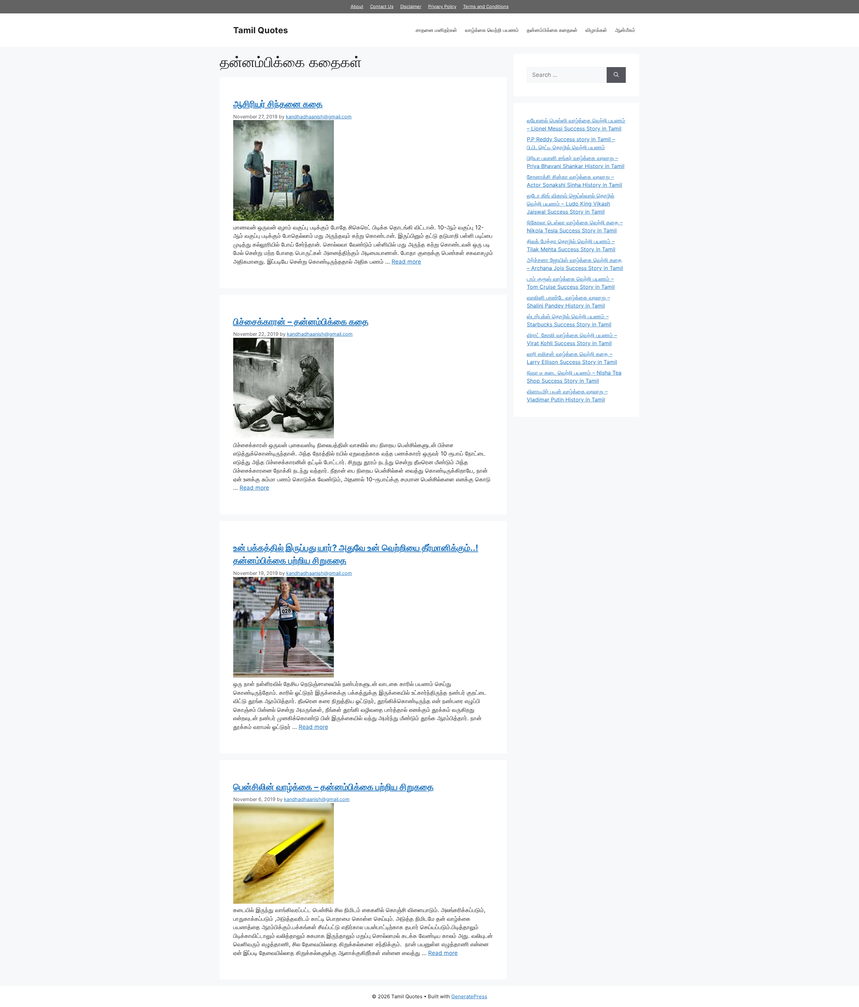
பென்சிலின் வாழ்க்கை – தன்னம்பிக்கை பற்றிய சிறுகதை (333, 787)
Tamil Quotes (260, 30)
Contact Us (382, 6)
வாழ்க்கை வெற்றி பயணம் (492, 30)
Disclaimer (410, 6)
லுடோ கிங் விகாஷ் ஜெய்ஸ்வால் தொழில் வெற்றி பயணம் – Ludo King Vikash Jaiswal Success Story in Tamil (570, 203)
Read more (406, 261)
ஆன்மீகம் (625, 30)
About (357, 6)
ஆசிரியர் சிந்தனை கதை (277, 104)
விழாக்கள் (596, 30)
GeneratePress (469, 996)
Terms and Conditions (486, 6)
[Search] (616, 75)
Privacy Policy (442, 6)
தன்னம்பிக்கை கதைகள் (552, 30)
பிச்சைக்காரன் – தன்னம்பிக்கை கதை (300, 321)
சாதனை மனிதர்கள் (436, 30)
